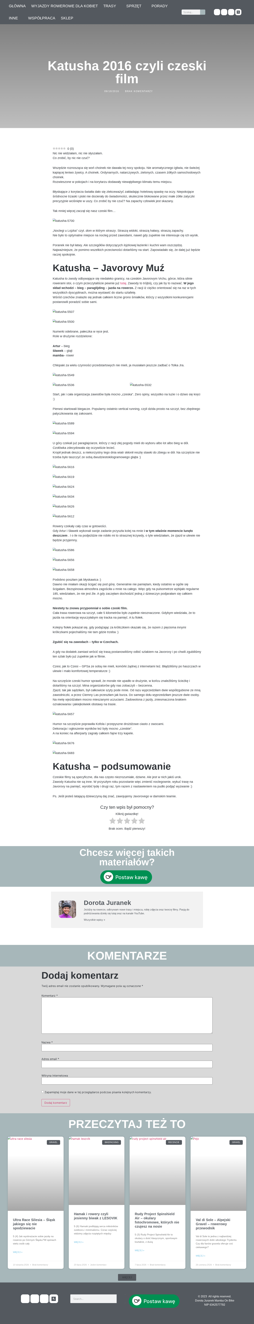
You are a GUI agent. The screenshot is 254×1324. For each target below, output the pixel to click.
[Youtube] (224, 12)
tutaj (123, 283)
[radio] (112, 821)
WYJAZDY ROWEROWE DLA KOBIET (64, 6)
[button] (127, 1277)
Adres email (50, 1059)
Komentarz (49, 995)
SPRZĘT (133, 6)
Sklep (67, 18)
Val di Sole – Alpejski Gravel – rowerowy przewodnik (213, 1224)
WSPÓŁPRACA (41, 18)
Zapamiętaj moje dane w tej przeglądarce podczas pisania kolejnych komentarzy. (98, 1092)
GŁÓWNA (17, 6)
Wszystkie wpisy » (94, 919)
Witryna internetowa (54, 1075)
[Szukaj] (202, 12)
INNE (13, 18)
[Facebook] (217, 12)
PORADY (160, 6)
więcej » (17, 1252)
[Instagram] (231, 12)
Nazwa (47, 1042)
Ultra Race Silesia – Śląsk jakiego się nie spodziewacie (34, 1224)
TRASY (109, 6)
